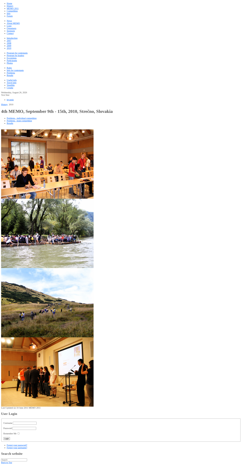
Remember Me (10, 433)
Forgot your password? (17, 445)
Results (10, 123)
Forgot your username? (17, 448)
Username (7, 423)
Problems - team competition (19, 121)
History (4, 104)
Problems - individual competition (22, 118)
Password (7, 428)
